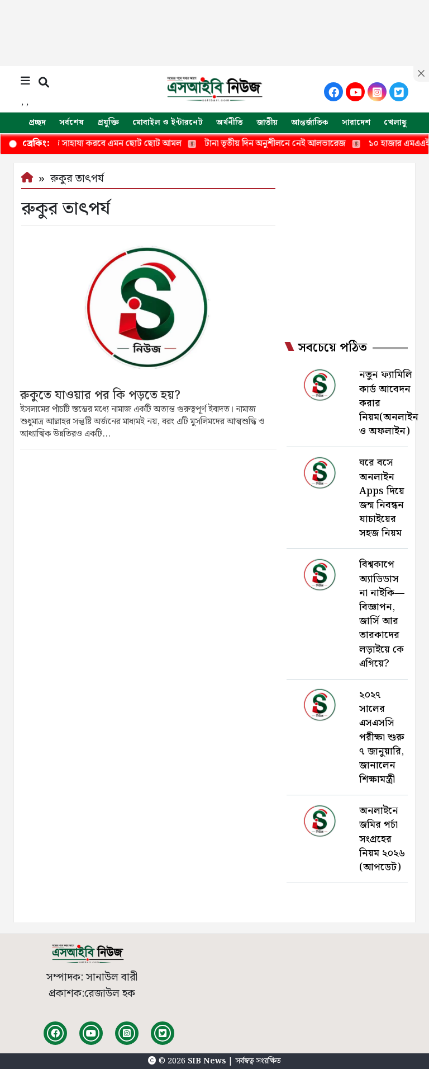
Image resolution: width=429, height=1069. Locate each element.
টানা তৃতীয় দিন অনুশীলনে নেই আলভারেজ (258, 144)
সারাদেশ (356, 122)
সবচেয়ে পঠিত (332, 348)
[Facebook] (333, 91)
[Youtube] (355, 91)
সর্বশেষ (71, 122)
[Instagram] (377, 91)
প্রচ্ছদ (37, 122)
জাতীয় (267, 122)
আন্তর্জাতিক (309, 122)
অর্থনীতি (229, 122)
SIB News (208, 1061)
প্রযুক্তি (108, 122)
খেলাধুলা (399, 122)
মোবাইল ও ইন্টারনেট (167, 122)
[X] (398, 91)
